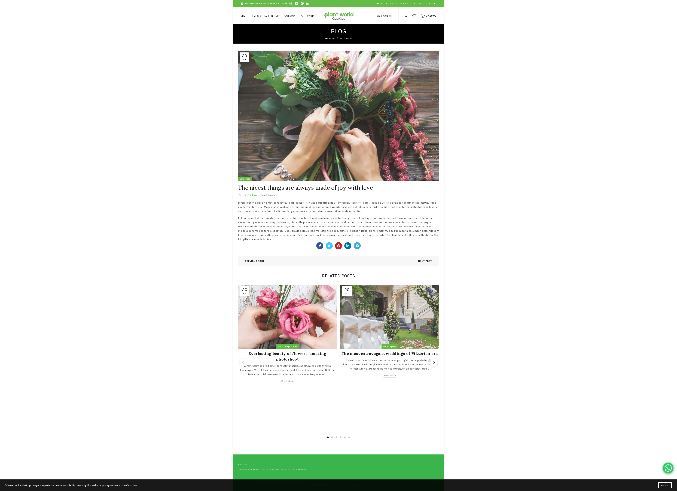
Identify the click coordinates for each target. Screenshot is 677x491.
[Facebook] (319, 245)
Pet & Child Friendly (397, 3)
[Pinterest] (338, 245)
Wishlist (414, 16)
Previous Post (254, 261)
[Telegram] (357, 245)
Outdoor (417, 3)
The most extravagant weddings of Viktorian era (389, 353)
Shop (379, 3)
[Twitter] (329, 245)
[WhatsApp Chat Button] (668, 468)
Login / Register (384, 15)
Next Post (425, 261)
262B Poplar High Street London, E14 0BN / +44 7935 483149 (272, 469)
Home (331, 38)
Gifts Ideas (346, 38)
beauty (264, 194)
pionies (273, 194)
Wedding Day (389, 346)
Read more (287, 381)
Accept (665, 485)
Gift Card (431, 3)
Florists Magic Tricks (287, 346)
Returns (242, 464)
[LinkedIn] (347, 245)
